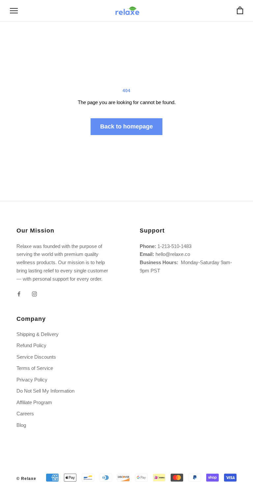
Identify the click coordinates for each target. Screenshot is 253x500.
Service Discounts (36, 357)
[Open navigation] (14, 11)
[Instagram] (34, 294)
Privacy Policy (31, 379)
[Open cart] (240, 10)
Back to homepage (126, 126)
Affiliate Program (34, 402)
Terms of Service (34, 368)
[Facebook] (18, 294)
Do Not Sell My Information (45, 391)
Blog (21, 425)
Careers (25, 413)
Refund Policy (31, 345)
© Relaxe (26, 478)
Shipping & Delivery (37, 334)
